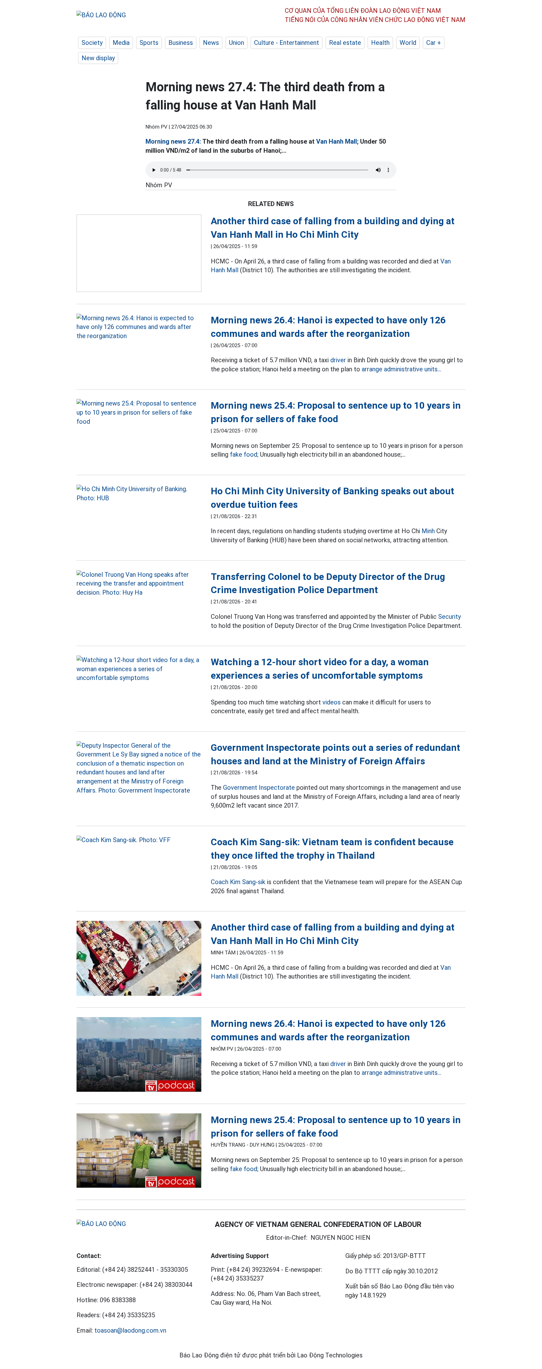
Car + (433, 42)
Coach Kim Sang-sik (238, 882)
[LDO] (139, 254)
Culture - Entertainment (286, 42)
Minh (428, 531)
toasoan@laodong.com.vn (130, 1330)
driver (338, 360)
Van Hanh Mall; (337, 141)
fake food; (244, 454)
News (211, 42)
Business (180, 42)
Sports (149, 42)
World (408, 42)
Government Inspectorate (259, 787)
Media (121, 42)
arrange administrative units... (401, 369)
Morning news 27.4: (173, 141)
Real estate (345, 42)
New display (98, 58)
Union (236, 42)
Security (449, 616)
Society (92, 42)
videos (331, 702)
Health (380, 42)
